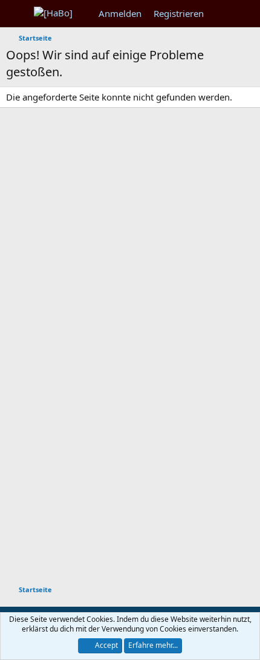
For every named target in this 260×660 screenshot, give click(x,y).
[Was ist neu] (221, 13)
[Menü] (16, 14)
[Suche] (246, 13)
